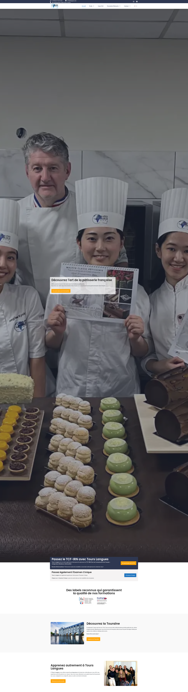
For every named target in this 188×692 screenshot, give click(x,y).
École (90, 6)
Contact (126, 6)
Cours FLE (100, 6)
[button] (1, 284)
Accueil (84, 6)
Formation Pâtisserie (113, 6)
